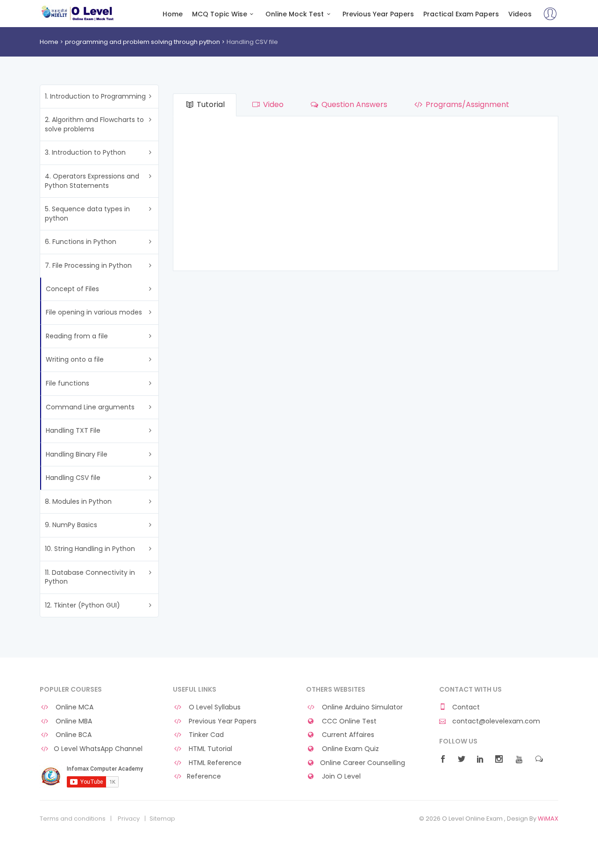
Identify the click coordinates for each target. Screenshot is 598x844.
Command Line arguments (90, 407)
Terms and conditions (73, 819)
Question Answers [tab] (353, 104)
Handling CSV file (73, 477)
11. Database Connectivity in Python (90, 577)
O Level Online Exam (78, 13)
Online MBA (73, 721)
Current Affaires (347, 734)
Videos (520, 14)
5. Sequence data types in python (87, 213)
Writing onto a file (75, 359)
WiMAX (548, 818)
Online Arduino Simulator (361, 707)
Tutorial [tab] (210, 104)
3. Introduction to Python (85, 152)
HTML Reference (214, 762)
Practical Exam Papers (461, 14)
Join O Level (340, 776)
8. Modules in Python (78, 501)
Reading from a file (77, 336)
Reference (204, 776)
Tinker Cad (205, 734)
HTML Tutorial (209, 748)
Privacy (129, 819)
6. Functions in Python (80, 241)
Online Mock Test (294, 14)
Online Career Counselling (362, 762)
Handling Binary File (76, 454)
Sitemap (162, 819)
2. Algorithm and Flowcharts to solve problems (94, 124)
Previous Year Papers (378, 14)
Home (173, 14)
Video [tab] (272, 104)
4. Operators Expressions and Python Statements (92, 181)
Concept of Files (72, 288)
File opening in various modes (94, 312)
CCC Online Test (348, 721)
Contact (465, 707)
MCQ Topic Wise (219, 14)
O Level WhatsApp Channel (98, 748)
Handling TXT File (73, 430)
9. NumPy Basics (71, 524)
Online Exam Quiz (349, 748)
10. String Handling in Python (90, 548)
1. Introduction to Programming (95, 96)
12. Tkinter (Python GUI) (82, 605)
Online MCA (73, 707)
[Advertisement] (365, 195)
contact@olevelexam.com (495, 721)
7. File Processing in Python (88, 265)
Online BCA (73, 734)
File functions (67, 383)
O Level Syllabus (214, 707)
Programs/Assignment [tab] (466, 104)
